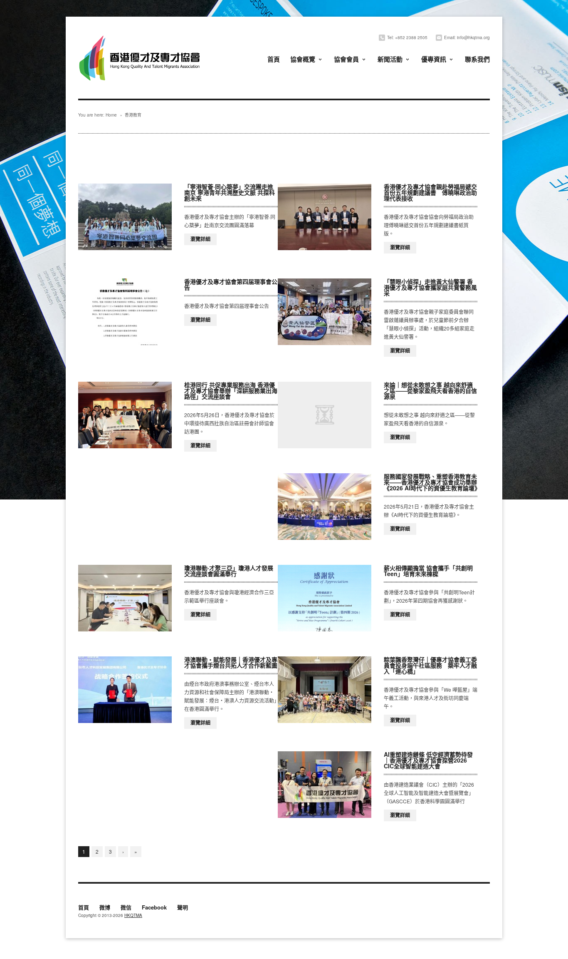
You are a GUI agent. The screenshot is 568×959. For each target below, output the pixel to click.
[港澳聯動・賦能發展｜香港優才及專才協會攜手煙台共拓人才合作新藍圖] (125, 689)
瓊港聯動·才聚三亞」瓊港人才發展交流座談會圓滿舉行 (228, 571)
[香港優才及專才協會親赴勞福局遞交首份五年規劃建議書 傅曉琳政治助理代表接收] (324, 217)
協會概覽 (302, 59)
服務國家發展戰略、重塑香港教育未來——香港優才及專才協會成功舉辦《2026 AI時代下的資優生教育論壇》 (432, 482)
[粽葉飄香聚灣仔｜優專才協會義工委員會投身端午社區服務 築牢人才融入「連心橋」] (324, 689)
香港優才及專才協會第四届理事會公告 (230, 284)
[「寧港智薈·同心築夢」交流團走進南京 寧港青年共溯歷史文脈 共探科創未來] (125, 217)
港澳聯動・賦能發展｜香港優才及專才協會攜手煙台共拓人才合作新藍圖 (230, 662)
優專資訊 (433, 59)
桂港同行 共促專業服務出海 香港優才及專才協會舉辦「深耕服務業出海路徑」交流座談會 (230, 390)
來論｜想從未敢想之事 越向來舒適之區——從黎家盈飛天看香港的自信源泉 (430, 390)
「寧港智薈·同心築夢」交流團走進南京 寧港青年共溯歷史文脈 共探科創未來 (229, 192)
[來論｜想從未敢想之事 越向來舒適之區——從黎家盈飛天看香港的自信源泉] (324, 415)
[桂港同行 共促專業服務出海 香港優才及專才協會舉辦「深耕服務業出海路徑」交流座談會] (125, 415)
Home (111, 115)
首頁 (273, 59)
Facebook (154, 907)
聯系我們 (477, 59)
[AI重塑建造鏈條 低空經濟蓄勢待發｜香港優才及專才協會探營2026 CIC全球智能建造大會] (324, 784)
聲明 (182, 907)
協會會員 (346, 59)
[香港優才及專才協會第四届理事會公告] (125, 311)
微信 (126, 907)
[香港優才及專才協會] (140, 36)
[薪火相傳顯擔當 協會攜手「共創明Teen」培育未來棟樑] (324, 598)
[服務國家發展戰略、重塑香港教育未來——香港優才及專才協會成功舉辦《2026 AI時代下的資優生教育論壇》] (324, 506)
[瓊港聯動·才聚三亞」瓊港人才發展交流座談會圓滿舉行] (125, 598)
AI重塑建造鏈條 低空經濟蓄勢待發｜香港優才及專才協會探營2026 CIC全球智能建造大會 (428, 760)
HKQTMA (133, 915)
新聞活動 (390, 59)
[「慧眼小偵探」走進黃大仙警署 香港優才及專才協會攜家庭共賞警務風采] (324, 311)
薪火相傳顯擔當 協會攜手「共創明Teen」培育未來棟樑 (428, 571)
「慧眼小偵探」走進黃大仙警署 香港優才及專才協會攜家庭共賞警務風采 (430, 287)
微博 (104, 907)
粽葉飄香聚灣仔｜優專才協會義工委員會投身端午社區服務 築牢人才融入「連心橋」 (430, 665)
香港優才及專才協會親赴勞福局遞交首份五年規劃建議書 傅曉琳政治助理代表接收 (430, 192)
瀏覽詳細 (200, 239)
